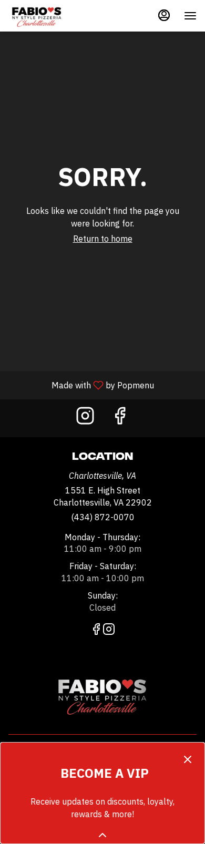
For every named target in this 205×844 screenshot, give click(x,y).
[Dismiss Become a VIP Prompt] (187, 759)
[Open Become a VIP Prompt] (102, 835)
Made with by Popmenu (81, 385)
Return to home (102, 238)
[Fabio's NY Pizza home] (55, 16)
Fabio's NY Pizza (102, 694)
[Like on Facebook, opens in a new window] (119, 418)
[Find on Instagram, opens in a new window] (85, 418)
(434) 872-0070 (103, 517)
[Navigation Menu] (190, 16)
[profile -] (164, 15)
